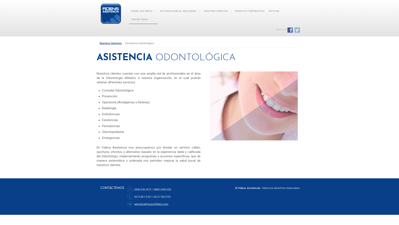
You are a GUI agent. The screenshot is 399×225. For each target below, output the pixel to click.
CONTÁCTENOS (139, 20)
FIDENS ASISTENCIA (142, 11)
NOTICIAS (274, 11)
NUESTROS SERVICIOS (216, 11)
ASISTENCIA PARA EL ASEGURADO (178, 11)
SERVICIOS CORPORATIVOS (249, 11)
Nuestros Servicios (111, 43)
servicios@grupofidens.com (151, 204)
